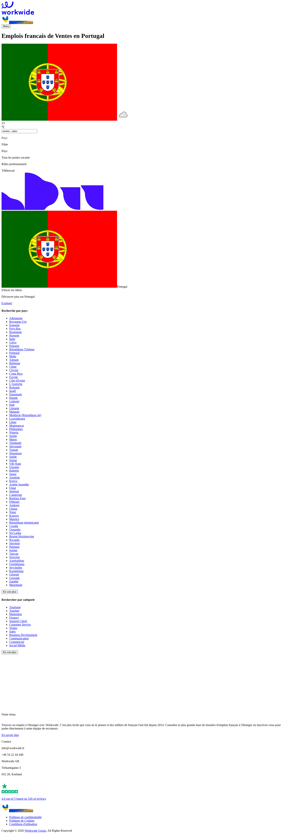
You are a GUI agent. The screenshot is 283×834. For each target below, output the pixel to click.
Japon (12, 474)
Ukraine (14, 467)
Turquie (14, 359)
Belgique (14, 363)
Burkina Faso (17, 498)
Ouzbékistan (16, 564)
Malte (12, 356)
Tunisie (13, 449)
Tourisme (15, 607)
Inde (12, 404)
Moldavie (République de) (25, 415)
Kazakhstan (16, 571)
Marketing (15, 614)
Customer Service (20, 624)
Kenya (13, 481)
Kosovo (14, 515)
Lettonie (14, 401)
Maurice (14, 519)
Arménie (14, 477)
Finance (14, 617)
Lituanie (14, 408)
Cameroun (15, 494)
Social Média (17, 645)
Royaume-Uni (18, 321)
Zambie (13, 581)
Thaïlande (15, 443)
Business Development (23, 635)
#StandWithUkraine (21, 22)
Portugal (14, 352)
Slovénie (14, 543)
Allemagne (16, 318)
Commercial (16, 641)
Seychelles (15, 567)
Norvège (14, 557)
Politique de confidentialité (25, 817)
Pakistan (14, 546)
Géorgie (14, 574)
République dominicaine (24, 522)
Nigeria (13, 432)
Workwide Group (35, 830)
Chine (13, 366)
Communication (19, 638)
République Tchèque (21, 349)
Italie (12, 339)
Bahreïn (14, 470)
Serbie (13, 436)
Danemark (15, 394)
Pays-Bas (15, 328)
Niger (12, 512)
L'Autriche (15, 384)
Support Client (18, 621)
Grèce (13, 342)
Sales (12, 631)
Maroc (13, 439)
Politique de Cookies (21, 820)
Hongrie (14, 335)
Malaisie (14, 411)
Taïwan (13, 553)
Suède (13, 456)
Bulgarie (14, 387)
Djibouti (14, 501)
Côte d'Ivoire (17, 380)
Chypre (13, 370)
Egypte (13, 377)
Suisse (13, 460)
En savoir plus (10, 735)
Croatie (13, 526)
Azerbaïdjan (16, 560)
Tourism (14, 610)
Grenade (14, 578)
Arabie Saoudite (19, 484)
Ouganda (14, 529)
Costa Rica (16, 373)
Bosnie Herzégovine (21, 536)
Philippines (16, 429)
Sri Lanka (15, 533)
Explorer (7, 303)
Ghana (13, 508)
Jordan (13, 550)
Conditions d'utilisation (23, 824)
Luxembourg (17, 418)
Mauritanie (15, 585)
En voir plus (9, 591)
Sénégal (14, 491)
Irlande (13, 397)
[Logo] (141, 8)
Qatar (12, 488)
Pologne (14, 346)
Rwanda (14, 540)
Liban (12, 422)
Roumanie (15, 332)
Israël (12, 391)
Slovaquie (15, 446)
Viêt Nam (15, 463)
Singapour (15, 453)
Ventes (13, 628)
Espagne (14, 325)
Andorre (14, 505)
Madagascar (16, 425)
